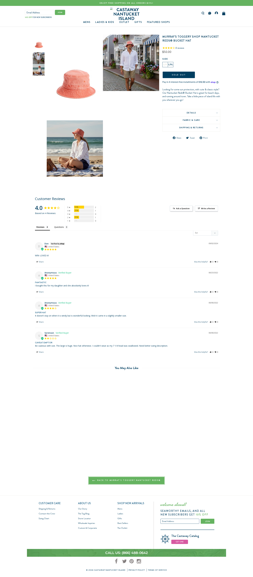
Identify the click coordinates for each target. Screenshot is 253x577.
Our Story (82, 508)
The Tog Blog (83, 513)
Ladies (120, 513)
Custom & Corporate (87, 528)
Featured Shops (158, 22)
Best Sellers (122, 523)
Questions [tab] (59, 227)
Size (165, 59)
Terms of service (157, 570)
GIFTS (138, 22)
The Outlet (122, 528)
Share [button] (41, 262)
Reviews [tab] (40, 227)
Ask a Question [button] (183, 208)
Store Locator (84, 518)
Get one (180, 541)
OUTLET (124, 22)
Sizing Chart (44, 518)
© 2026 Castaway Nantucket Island (105, 570)
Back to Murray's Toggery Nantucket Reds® (128, 480)
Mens (86, 22)
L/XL (170, 64)
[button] (211, 262)
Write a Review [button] (208, 208)
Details (191, 112)
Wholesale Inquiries (86, 523)
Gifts (119, 518)
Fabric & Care (191, 120)
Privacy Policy (137, 570)
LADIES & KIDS (104, 22)
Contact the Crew (47, 513)
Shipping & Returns (191, 127)
